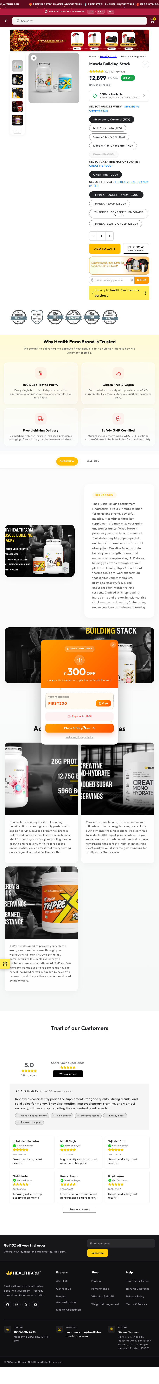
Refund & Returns (137, 1288)
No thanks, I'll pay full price (79, 737)
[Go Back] (6, 21)
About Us (62, 1281)
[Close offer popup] (113, 645)
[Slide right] (17, 132)
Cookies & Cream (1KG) (109, 137)
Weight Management (105, 1304)
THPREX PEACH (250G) (109, 203)
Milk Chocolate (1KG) (107, 128)
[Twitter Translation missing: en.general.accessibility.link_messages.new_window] (26, 1304)
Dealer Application (68, 1309)
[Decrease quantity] (93, 236)
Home (92, 56)
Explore (61, 1272)
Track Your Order (137, 1281)
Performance (100, 1288)
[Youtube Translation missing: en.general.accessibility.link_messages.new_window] (35, 1304)
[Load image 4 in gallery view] (17, 106)
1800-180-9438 (25, 1332)
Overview (67, 461)
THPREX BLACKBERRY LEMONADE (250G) (118, 214)
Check (141, 280)
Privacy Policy (135, 1296)
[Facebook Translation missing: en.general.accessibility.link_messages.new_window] (7, 1304)
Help (129, 1272)
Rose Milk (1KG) (105, 155)
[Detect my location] (132, 280)
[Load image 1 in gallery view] (17, 66)
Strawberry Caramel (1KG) (111, 119)
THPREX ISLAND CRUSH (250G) (115, 223)
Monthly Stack (108, 56)
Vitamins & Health (103, 1296)
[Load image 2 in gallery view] (17, 79)
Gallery (93, 461)
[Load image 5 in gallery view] (17, 120)
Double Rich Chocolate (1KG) (113, 145)
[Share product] (145, 64)
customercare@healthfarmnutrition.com (84, 1334)
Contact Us (63, 1288)
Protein (96, 1281)
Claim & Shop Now (77, 728)
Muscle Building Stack (133, 56)
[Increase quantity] (109, 236)
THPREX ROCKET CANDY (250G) (116, 195)
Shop (95, 1272)
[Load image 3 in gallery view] (17, 93)
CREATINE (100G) (105, 174)
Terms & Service (136, 1304)
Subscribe (98, 1253)
